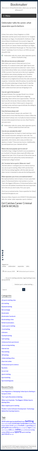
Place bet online (6, 361)
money (6, 429)
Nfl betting (5, 355)
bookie (6, 423)
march (3, 429)
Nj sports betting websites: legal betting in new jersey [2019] (18, 279)
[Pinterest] (19, 255)
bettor (2, 423)
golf (2, 427)
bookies (10, 423)
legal (29, 427)
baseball (15, 421)
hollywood (11, 427)
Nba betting (5, 351)
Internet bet (5, 348)
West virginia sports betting (10, 405)
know (26, 427)
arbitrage (9, 421)
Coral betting (5, 329)
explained (15, 425)
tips (11, 434)
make (34, 427)
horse (16, 427)
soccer (12, 432)
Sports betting (6, 374)
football (21, 425)
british (3, 425)
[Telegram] (19, 260)
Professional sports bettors (26, 271)
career (4, 266)
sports (18, 431)
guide (6, 427)
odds (10, 430)
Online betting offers (8, 358)
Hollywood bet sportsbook (10, 342)
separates (21, 266)
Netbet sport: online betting (24, 284)
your (13, 434)
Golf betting (5, 339)
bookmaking (33, 423)
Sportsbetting (5, 377)
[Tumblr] (19, 257)
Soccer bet (4, 371)
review (3, 432)
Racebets (4, 368)
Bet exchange (5, 310)
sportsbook (5, 434)
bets (23, 421)
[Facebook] (19, 251)
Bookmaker (19, 4)
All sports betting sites (8, 300)
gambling (30, 425)
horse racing (22, 427)
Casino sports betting (8, 326)
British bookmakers (7, 322)
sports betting (26, 432)
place (22, 429)
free (25, 425)
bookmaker (16, 423)
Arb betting (5, 303)
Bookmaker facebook (8, 316)
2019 (3, 421)
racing (33, 430)
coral (11, 425)
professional (27, 430)
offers (13, 429)
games (34, 425)
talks (27, 266)
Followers (4, 332)
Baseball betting (6, 306)
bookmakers (24, 423)
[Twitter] (19, 253)
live (32, 427)
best (20, 421)
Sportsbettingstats (7, 380)
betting (29, 421)
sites (8, 432)
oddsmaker (11, 266)
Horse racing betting (8, 345)
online (18, 429)
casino (7, 425)
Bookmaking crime (7, 319)
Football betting (6, 335)
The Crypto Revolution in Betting (11, 397)
